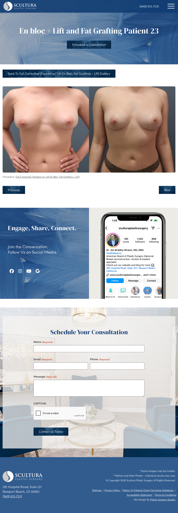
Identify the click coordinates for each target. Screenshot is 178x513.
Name (43, 342)
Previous (14, 190)
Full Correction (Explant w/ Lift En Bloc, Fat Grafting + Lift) (48, 176)
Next (167, 190)
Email (43, 359)
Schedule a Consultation (89, 44)
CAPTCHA (40, 403)
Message (45, 376)
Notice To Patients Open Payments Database (148, 490)
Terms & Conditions (165, 495)
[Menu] (171, 6)
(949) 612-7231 (149, 6)
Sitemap (97, 490)
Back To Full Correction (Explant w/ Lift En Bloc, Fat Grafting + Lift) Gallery (59, 73)
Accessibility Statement (140, 495)
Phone (100, 359)
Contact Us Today (51, 431)
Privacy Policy (112, 490)
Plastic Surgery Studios (162, 499)
